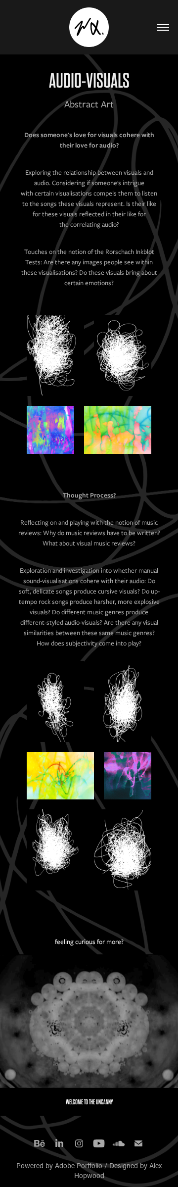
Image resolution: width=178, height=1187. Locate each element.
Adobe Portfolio (78, 1165)
